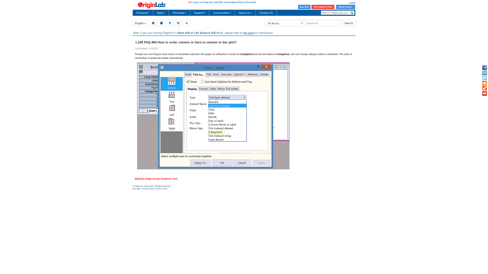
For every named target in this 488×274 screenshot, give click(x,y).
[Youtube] (484, 93)
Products (141, 12)
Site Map (136, 189)
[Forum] (484, 83)
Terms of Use (161, 189)
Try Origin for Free (323, 7)
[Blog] (484, 78)
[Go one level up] (170, 23)
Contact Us (266, 12)
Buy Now (304, 7)
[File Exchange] (484, 88)
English (139, 23)
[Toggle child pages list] (186, 23)
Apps (160, 12)
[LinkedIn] (484, 72)
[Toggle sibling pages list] (178, 23)
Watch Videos (346, 7)
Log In (352, 3)
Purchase (178, 12)
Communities (221, 12)
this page (248, 33)
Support (198, 12)
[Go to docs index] (153, 23)
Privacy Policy (148, 189)
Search (348, 23)
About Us (244, 12)
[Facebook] (484, 67)
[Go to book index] (161, 23)
